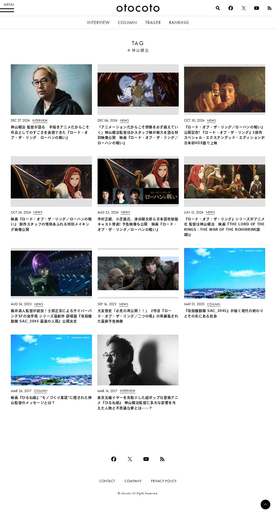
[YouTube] (256, 8)
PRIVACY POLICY (164, 481)
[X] (243, 8)
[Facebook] (230, 8)
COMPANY (133, 481)
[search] (217, 8)
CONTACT (107, 481)
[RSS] (269, 8)
